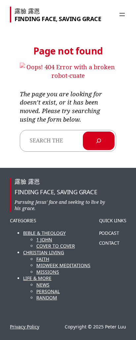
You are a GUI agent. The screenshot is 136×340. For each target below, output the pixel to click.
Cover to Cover (55, 246)
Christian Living (43, 252)
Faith (42, 259)
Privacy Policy (24, 327)
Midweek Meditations (63, 265)
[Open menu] (122, 14)
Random (46, 297)
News (43, 285)
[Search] (99, 141)
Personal (48, 291)
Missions (47, 272)
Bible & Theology (44, 233)
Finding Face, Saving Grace (58, 19)
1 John (44, 239)
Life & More (37, 278)
